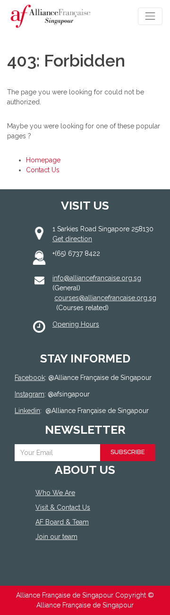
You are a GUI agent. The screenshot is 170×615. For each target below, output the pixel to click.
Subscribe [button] (127, 451)
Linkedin (27, 410)
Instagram (29, 394)
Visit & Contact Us (62, 507)
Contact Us (43, 170)
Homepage (43, 160)
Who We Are (55, 493)
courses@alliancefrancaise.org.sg (105, 298)
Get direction (72, 239)
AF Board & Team (62, 522)
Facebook (30, 377)
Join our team (56, 536)
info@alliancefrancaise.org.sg (96, 278)
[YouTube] (79, 571)
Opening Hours (75, 324)
